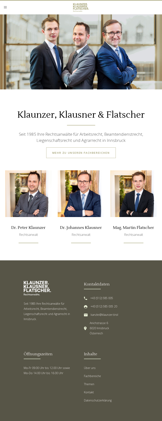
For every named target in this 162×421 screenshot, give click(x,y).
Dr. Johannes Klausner (81, 227)
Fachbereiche (92, 376)
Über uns (90, 368)
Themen (89, 384)
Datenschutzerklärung (98, 400)
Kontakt (89, 392)
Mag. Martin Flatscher (133, 227)
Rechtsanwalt (28, 234)
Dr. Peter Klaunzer (28, 227)
